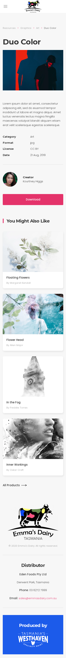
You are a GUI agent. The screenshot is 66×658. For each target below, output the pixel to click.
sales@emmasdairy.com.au (38, 598)
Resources (9, 28)
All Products (11, 485)
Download (33, 199)
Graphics (25, 28)
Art (37, 28)
